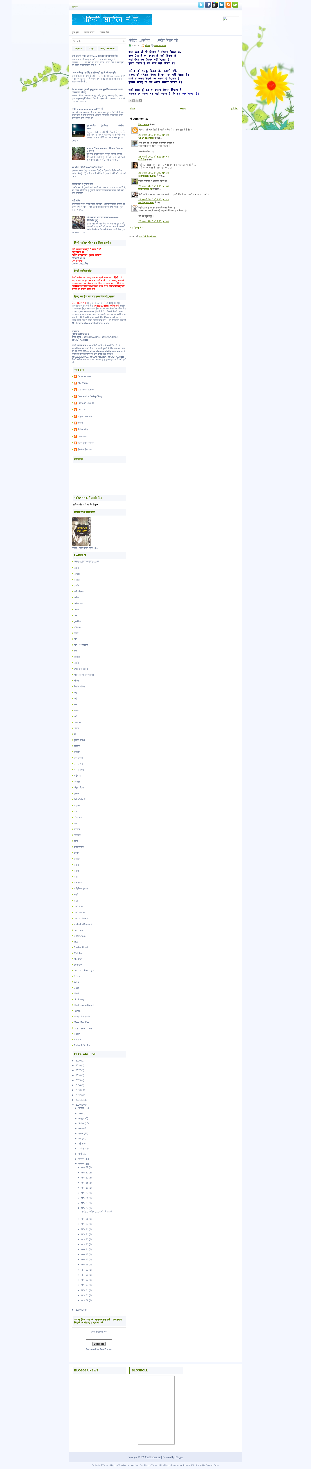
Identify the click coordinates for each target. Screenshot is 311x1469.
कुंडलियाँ (77, 621)
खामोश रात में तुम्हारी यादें (82, 184)
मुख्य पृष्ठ (75, 32)
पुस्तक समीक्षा (79, 740)
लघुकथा (77, 805)
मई (79, 1143)
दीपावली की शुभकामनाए (84, 674)
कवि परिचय (79, 591)
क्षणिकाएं (77, 627)
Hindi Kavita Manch (84, 1005)
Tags (91, 48)
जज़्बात (77, 657)
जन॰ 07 (84, 1280)
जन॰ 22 (84, 1208)
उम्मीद (80, 423)
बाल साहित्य (79, 769)
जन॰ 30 (84, 1172)
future (77, 976)
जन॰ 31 (84, 1167)
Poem (77, 1033)
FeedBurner (106, 1349)
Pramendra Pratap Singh (90, 396)
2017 (78, 1070)
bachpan (78, 930)
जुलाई (80, 1133)
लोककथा (78, 817)
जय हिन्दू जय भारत (146, 202)
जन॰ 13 (84, 1254)
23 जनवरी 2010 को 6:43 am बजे (153, 173)
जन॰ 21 (84, 1219)
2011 (78, 1100)
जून (79, 1138)
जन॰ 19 (84, 1229)
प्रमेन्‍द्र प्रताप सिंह (80, 263)
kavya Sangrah (82, 1016)
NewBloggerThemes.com (171, 1465)
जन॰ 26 (84, 1193)
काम (76, 615)
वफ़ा (75, 823)
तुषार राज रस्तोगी (81, 668)
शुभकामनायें (79, 847)
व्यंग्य (76, 841)
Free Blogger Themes (149, 1465)
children (78, 959)
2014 (78, 1085)
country (78, 964)
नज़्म (76, 704)
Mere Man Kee (81, 1022)
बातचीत (77, 752)
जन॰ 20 (84, 1224)
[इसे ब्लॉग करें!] (133, 100)
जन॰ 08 (84, 1275)
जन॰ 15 (84, 1244)
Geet (76, 987)
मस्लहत (77, 781)
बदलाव (77, 746)
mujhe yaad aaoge (83, 1028)
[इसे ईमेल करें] (130, 100)
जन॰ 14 (84, 1249)
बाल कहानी (78, 763)
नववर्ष (76, 710)
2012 (78, 1095)
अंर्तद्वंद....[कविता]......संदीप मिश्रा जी (96, 1211)
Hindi (76, 993)
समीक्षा (76, 870)
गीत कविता (81, 645)
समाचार (77, 864)
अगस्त (81, 1128)
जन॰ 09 (84, 1269)
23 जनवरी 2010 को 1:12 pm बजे (153, 199)
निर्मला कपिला (83, 429)
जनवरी (81, 1164)
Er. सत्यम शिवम (84, 376)
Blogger (179, 1457)
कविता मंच (78, 603)
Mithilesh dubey (86, 389)
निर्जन (76, 728)
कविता (76, 597)
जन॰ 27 (84, 1187)
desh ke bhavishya (84, 970)
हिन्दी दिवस (78, 906)
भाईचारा (77, 775)
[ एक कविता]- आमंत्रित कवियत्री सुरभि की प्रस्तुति (94, 72)
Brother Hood (81, 947)
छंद (75, 651)
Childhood (79, 953)
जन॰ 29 (84, 1177)
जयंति (76, 663)
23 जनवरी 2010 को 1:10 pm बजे (153, 186)
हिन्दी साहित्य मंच (85, 449)
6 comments (160, 45)
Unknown (82, 409)
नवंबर (80, 1113)
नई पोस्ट (132, 108)
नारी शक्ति (76, 200)
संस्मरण (77, 859)
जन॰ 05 (84, 1290)
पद (75, 734)
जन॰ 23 (84, 1203)
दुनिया (76, 680)
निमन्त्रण (78, 722)
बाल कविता (78, 758)
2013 (78, 1090)
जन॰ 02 (84, 1300)
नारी (75, 716)
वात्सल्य (77, 829)
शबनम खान (82, 436)
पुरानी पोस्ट (234, 108)
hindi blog (79, 999)
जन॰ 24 (84, 1198)
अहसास (77, 573)
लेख (75, 811)
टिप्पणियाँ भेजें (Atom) (148, 236)
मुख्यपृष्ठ (75, 7)
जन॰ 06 (84, 1285)
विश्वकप (77, 835)
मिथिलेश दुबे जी (78, 258)
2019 (78, 1065)
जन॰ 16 (84, 1239)
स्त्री (76, 894)
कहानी (76, 609)
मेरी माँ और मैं (79, 799)
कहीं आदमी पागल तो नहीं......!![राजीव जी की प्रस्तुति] (95, 56)
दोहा (75, 692)
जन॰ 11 (84, 1264)
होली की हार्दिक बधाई (83, 924)
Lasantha (134, 1465)
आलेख (77, 579)
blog (76, 941)
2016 (78, 1075)
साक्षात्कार (78, 882)
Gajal (76, 982)
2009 (78, 1309)
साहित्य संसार (89, 32)
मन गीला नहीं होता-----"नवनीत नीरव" (87, 167)
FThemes (105, 1465)
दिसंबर (81, 1108)
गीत (75, 639)
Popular (79, 48)
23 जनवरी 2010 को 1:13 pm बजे (153, 221)
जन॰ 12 (84, 1259)
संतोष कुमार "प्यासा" (86, 443)
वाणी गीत (142, 159)
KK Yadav (83, 383)
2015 (78, 1080)
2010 (78, 1104)
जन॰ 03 (84, 1295)
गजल (76, 633)
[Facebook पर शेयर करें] (140, 100)
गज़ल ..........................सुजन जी (87, 108)
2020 (78, 1060)
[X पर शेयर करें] (137, 100)
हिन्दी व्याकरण (79, 912)
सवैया (76, 876)
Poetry (77, 1039)
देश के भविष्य (79, 686)
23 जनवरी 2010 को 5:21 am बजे (153, 156)
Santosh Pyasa (212, 1465)
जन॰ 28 (84, 1182)
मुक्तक (76, 793)
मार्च (80, 1154)
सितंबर (81, 1123)
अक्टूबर (81, 1118)
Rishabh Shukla (86, 403)
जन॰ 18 (84, 1234)
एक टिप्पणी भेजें (136, 227)
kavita (77, 1010)
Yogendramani (85, 416)
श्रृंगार (76, 853)
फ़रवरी (81, 1159)
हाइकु (76, 900)
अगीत (76, 567)
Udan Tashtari (146, 137)
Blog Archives (107, 48)
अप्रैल (81, 1148)
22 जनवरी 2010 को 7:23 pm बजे (153, 135)
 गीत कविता (86, 562)
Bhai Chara (79, 936)
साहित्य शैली (104, 32)
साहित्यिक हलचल (81, 888)
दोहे (75, 698)
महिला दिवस (79, 787)
